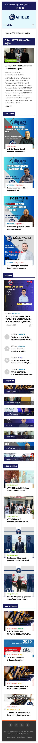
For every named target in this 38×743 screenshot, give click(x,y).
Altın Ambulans (12, 628)
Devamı (7, 106)
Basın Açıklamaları (13, 710)
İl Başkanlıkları (11, 60)
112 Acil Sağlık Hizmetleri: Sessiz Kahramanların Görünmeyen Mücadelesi (17, 268)
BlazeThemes (25, 734)
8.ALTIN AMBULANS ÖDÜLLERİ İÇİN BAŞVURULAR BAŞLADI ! (18, 634)
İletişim (29, 737)
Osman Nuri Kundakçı (14, 72)
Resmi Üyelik (21, 737)
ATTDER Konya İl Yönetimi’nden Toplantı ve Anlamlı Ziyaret (17, 521)
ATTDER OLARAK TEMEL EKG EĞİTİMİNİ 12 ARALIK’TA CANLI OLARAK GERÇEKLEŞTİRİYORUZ (18, 319)
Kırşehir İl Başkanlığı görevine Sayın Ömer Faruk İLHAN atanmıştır (19, 599)
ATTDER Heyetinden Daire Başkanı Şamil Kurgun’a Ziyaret (16, 5)
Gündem (20, 358)
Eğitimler (8, 313)
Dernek (20, 628)
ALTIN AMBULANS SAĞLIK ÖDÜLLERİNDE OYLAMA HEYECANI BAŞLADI (17, 688)
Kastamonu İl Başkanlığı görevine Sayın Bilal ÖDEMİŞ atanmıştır (18, 560)
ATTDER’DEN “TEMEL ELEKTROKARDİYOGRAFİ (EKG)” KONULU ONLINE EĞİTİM (22, 374)
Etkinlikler (10, 185)
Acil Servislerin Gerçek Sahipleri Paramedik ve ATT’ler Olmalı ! (16, 151)
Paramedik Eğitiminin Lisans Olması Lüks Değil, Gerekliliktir (18, 229)
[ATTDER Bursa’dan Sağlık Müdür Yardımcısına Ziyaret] (19, 55)
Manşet (20, 654)
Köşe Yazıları (11, 146)
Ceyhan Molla (10, 737)
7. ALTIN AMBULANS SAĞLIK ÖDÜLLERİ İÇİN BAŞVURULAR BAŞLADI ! (18, 715)
